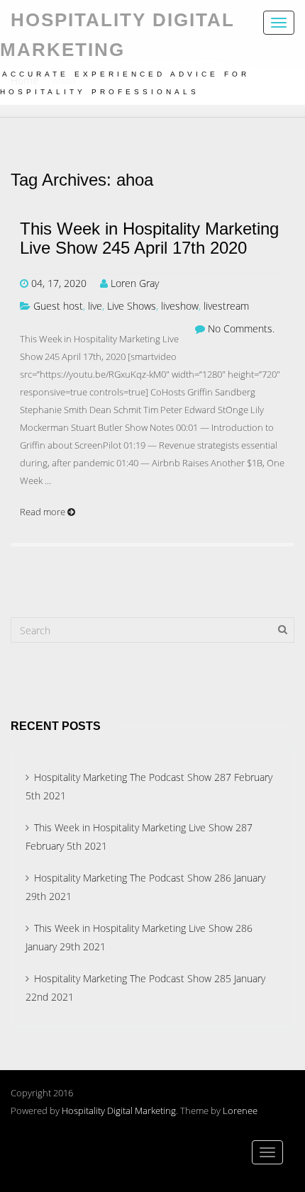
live (95, 306)
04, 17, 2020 (59, 283)
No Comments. (241, 328)
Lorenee (240, 1110)
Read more (43, 511)
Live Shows (131, 306)
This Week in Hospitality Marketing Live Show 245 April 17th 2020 (149, 238)
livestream (226, 306)
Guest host (58, 306)
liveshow (180, 306)
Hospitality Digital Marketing (119, 1110)
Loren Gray (135, 283)
